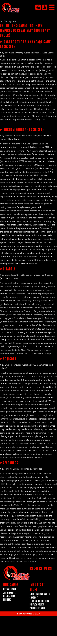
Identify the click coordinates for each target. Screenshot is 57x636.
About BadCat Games (40, 594)
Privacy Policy (37, 604)
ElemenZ (7, 599)
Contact (34, 597)
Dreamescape (9, 589)
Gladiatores (9, 596)
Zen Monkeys (9, 592)
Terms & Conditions (39, 601)
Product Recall (37, 608)
